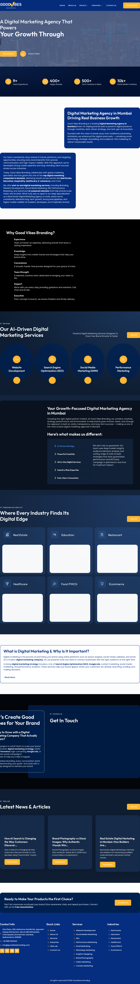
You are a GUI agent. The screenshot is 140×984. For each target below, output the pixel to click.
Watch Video (34, 53)
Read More (12, 862)
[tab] (71, 446)
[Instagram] (7, 951)
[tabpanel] (110, 456)
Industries (96, 5)
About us (72, 5)
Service (82, 5)
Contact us (111, 5)
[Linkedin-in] (17, 951)
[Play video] (23, 54)
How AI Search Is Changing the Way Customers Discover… (20, 842)
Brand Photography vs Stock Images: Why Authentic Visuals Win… (69, 842)
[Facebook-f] (2, 951)
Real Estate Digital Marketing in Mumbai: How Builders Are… (117, 842)
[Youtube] (12, 951)
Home (62, 5)
